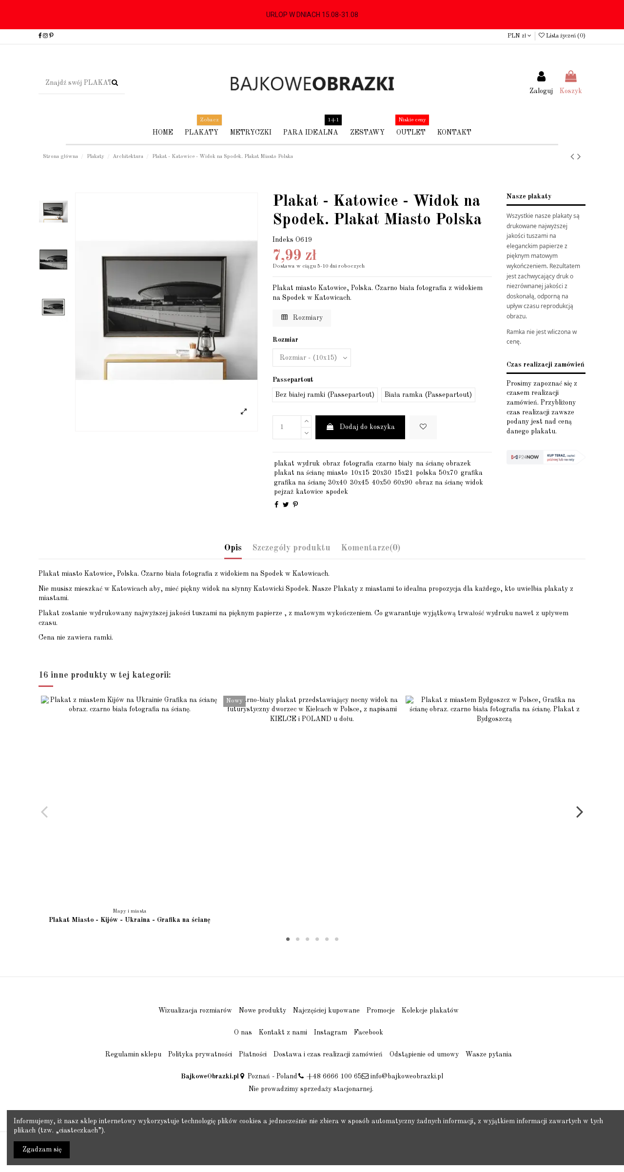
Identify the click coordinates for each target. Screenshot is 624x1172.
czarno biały (394, 463)
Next (579, 811)
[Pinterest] (295, 505)
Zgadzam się (41, 1149)
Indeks (283, 239)
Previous (44, 811)
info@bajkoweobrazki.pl (406, 1076)
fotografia (358, 463)
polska (426, 472)
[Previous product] (573, 157)
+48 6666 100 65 (334, 1076)
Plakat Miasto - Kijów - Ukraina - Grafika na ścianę (130, 920)
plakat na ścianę (299, 472)
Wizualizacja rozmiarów (195, 1010)
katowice (309, 491)
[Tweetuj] (286, 505)
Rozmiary (307, 317)
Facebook (368, 1032)
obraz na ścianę (439, 482)
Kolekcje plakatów (430, 1010)
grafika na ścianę (300, 482)
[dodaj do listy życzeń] (123, 899)
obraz (331, 463)
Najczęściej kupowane (326, 1010)
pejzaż (283, 491)
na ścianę (430, 463)
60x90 (402, 482)
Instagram (330, 1032)
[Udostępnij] (276, 505)
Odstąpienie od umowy (424, 1054)
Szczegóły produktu (291, 548)
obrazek (458, 463)
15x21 (403, 472)
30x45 (359, 482)
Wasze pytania (489, 1054)
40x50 (381, 482)
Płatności (253, 1054)
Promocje (381, 1010)
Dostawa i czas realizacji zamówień (328, 1054)
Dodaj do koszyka (367, 427)
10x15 (360, 472)
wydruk (308, 463)
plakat (284, 463)
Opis (233, 548)
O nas (243, 1032)
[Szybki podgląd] (136, 899)
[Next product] (579, 157)
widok (474, 482)
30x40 (337, 482)
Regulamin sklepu (133, 1054)
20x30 (381, 472)
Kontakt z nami (283, 1032)
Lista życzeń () (565, 36)
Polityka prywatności (200, 1054)
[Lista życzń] (423, 427)
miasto (337, 472)
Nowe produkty (262, 1010)
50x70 (448, 472)
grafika (472, 472)
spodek (337, 491)
